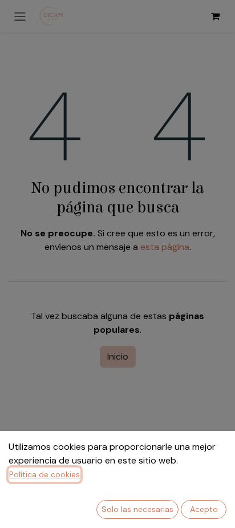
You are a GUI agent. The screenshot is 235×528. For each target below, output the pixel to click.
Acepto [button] (204, 509)
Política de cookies (44, 474)
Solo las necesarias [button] (137, 509)
